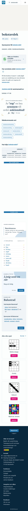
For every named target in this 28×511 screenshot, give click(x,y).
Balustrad (9, 300)
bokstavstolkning (7, 137)
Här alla (14, 290)
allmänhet (14, 309)
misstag (8, 254)
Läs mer (21, 290)
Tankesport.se (7, 443)
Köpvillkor (6, 495)
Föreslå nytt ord (8, 477)
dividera (8, 263)
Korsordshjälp (7, 471)
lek (10, 93)
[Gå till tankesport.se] (14, 450)
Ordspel (5, 473)
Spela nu (14, 355)
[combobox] (15, 2)
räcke (6, 307)
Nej (12, 113)
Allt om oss (6, 502)
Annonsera (6, 504)
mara (7, 256)
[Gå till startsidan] (3, 2)
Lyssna (6, 38)
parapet (12, 321)
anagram (4, 49)
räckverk (6, 321)
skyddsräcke (8, 319)
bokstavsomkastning (18, 49)
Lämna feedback (8, 480)
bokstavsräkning (7, 134)
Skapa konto (14, 430)
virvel (8, 245)
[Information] (3, 71)
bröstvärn (19, 319)
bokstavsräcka (16, 131)
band (7, 265)
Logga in (14, 433)
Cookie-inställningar (9, 489)
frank (7, 260)
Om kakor (6, 491)
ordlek (10, 49)
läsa (7, 247)
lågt (6, 309)
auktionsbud (17, 110)
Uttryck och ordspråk (9, 475)
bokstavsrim (6, 131)
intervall (8, 258)
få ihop (8, 249)
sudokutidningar (8, 447)
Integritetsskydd (8, 486)
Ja (8, 113)
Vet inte (18, 113)
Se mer (22, 336)
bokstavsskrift (18, 134)
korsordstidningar (8, 445)
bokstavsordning (7, 127)
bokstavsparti (18, 127)
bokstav (4, 93)
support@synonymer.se (10, 455)
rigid (7, 251)
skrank (17, 321)
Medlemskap (7, 493)
